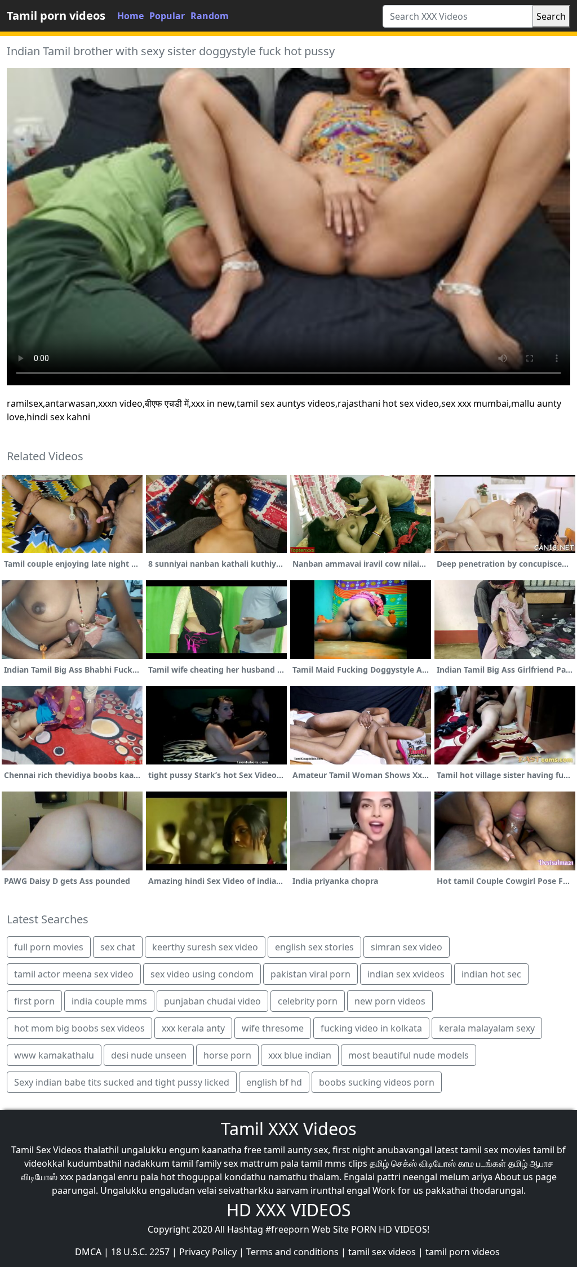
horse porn (227, 1055)
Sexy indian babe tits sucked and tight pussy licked (121, 1082)
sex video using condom (202, 974)
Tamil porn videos (56, 15)
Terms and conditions (292, 1252)
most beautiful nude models (408, 1055)
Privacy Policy (208, 1252)
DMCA (88, 1252)
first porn (34, 1001)
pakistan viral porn (310, 974)
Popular (167, 16)
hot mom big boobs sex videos (79, 1028)
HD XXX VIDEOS (288, 1209)
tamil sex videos (382, 1252)
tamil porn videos (462, 1252)
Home (130, 16)
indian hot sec (491, 974)
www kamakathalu (54, 1055)
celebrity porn (308, 1001)
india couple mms (109, 1001)
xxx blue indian (299, 1055)
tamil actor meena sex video (74, 974)
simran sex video (406, 947)
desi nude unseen (149, 1055)
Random (209, 16)
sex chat (117, 947)
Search (551, 16)
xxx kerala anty (193, 1028)
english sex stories (314, 947)
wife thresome (273, 1028)
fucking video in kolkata (371, 1028)
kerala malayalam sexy (487, 1028)
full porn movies (48, 947)
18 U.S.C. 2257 (140, 1252)
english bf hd (274, 1082)
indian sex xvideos (406, 974)
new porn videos (389, 1001)
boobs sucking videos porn (376, 1082)
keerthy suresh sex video (205, 947)
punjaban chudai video (212, 1001)
